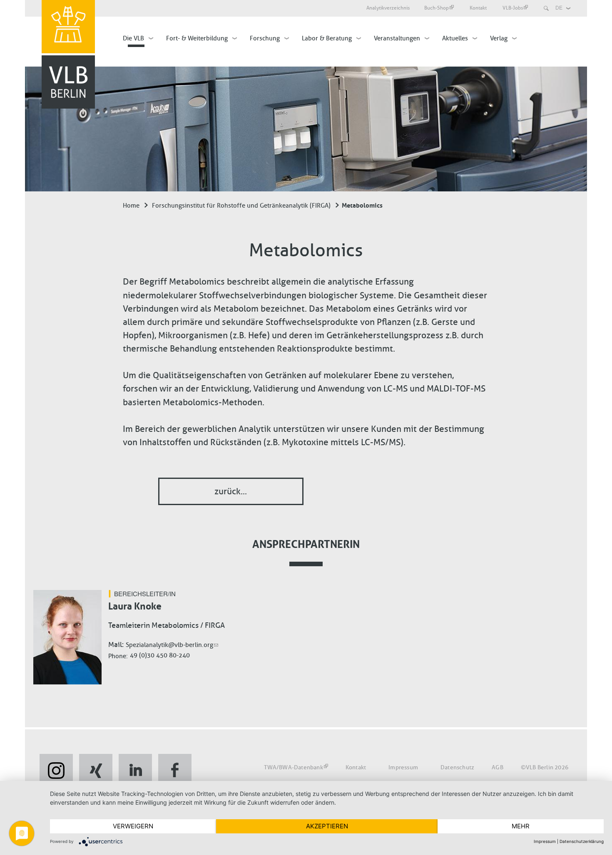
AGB (497, 767)
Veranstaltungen (397, 38)
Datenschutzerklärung (582, 841)
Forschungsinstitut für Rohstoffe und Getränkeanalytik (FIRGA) (241, 205)
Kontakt (479, 8)
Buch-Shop (436, 8)
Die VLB (133, 38)
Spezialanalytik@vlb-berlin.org (169, 645)
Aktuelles (455, 38)
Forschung (265, 38)
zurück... (230, 491)
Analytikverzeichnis (388, 8)
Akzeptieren (327, 826)
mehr (521, 826)
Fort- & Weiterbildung (197, 38)
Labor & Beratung (327, 38)
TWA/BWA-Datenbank (293, 767)
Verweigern (133, 826)
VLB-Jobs (513, 8)
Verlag (499, 38)
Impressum (403, 767)
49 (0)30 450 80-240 (160, 655)
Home (131, 205)
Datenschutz (457, 767)
